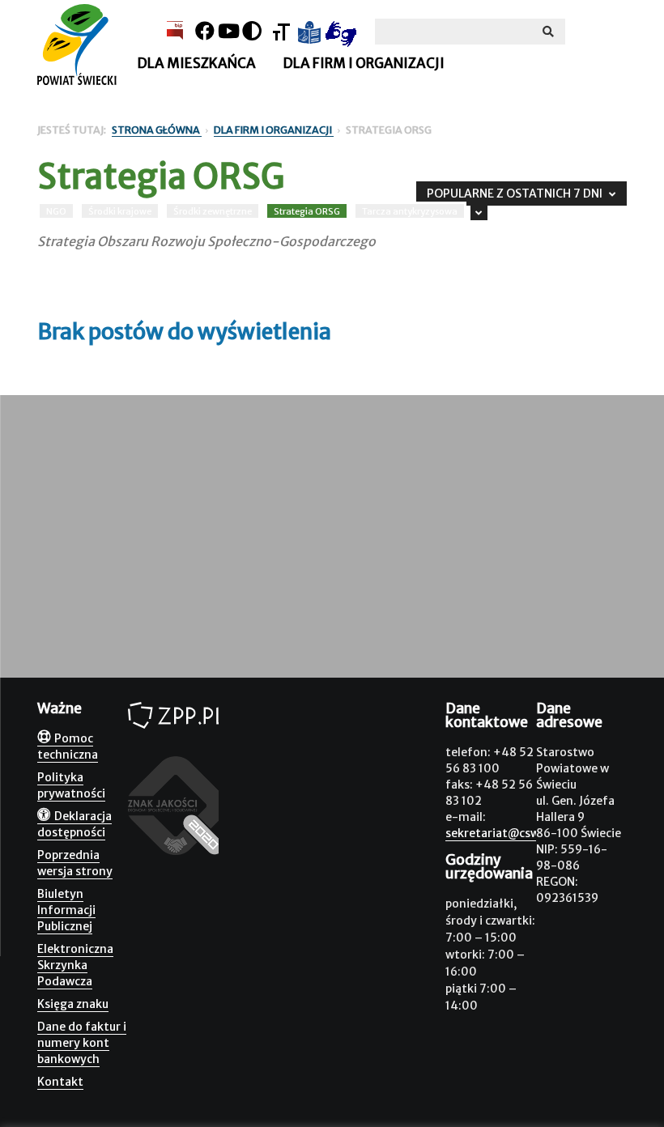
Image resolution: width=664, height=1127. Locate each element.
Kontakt (60, 1081)
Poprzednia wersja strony (75, 863)
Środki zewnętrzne (212, 211)
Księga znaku (73, 1004)
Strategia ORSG (307, 211)
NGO (56, 211)
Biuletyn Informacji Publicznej (66, 910)
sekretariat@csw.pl (498, 833)
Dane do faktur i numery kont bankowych (81, 1042)
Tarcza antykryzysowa (410, 211)
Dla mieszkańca (196, 63)
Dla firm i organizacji (364, 63)
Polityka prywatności (71, 785)
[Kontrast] (252, 31)
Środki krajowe (119, 211)
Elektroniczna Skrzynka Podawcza (75, 965)
